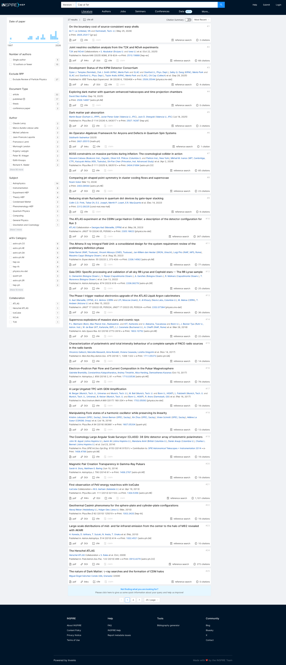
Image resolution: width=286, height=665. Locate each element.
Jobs (123, 11)
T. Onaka (116, 534)
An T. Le (73, 31)
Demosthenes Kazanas (160, 372)
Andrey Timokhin (126, 372)
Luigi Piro (177, 252)
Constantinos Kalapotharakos (102, 372)
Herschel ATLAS (77, 555)
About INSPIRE (74, 625)
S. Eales (104, 555)
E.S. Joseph (101, 202)
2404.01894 (133, 165)
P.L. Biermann (76, 324)
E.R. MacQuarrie (133, 202)
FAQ (110, 625)
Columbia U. (135, 158)
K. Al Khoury (145, 300)
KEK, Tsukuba (98, 161)
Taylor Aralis (111, 75)
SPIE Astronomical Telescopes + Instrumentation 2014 (174, 448)
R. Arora (149, 396)
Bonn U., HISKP (165, 393)
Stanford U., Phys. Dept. (156, 72)
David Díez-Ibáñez (78, 96)
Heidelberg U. (90, 509)
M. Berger (74, 393)
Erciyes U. (119, 51)
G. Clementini (75, 276)
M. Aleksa (182, 300)
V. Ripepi (105, 276)
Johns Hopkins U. (93, 441)
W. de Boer (88, 327)
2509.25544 (149, 79)
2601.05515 (83, 141)
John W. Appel (76, 441)
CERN (110, 300)
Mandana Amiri (139, 441)
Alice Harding (141, 372)
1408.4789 (80, 451)
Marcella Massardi (96, 352)
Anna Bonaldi (112, 352)
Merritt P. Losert (116, 202)
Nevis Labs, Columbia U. (164, 300)
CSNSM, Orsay (83, 420)
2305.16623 (128, 231)
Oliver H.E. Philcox (119, 158)
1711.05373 (149, 356)
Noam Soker (75, 182)
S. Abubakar (107, 51)
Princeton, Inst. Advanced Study (137, 161)
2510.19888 (133, 55)
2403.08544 (83, 186)
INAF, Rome (160, 327)
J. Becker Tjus (187, 324)
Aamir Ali (108, 441)
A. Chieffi (148, 327)
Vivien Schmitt (164, 417)
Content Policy (74, 630)
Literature (86, 11)
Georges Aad (97, 227)
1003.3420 (128, 513)
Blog (208, 625)
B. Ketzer (101, 396)
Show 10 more (16, 290)
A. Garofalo (140, 276)
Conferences (162, 11)
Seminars (140, 11)
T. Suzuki (96, 534)
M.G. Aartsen (99, 489)
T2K (71, 51)
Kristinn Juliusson (77, 417)
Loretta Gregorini (146, 352)
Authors (106, 11)
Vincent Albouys (107, 252)
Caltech (161, 75)
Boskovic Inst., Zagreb (98, 158)
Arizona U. (83, 303)
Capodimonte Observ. (122, 276)
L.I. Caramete (121, 327)
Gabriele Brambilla (78, 372)
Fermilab (91, 72)
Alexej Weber (75, 509)
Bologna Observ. (93, 255)
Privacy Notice (74, 635)
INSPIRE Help (114, 630)
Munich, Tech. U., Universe (93, 393)
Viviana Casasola (128, 352)
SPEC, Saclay (93, 417)
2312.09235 (83, 206)
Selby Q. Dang (177, 72)
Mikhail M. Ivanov (179, 158)
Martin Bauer (75, 116)
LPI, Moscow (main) (127, 300)
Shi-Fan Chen (114, 161)
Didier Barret (75, 252)
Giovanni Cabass (77, 158)
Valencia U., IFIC (128, 116)
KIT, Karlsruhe (131, 324)
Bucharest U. (136, 327)
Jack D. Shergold (146, 116)
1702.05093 (140, 400)
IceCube (73, 489)
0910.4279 (135, 559)
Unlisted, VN (85, 31)
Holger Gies (104, 509)
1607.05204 (129, 424)
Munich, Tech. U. (119, 393)
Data (181, 11)
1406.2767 (125, 472)
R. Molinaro (170, 276)
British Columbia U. (157, 441)
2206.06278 (132, 283)
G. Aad (72, 300)
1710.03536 (128, 376)
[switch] (188, 19)
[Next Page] (139, 600)
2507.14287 (133, 120)
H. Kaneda (74, 534)
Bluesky (209, 630)
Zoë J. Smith (103, 72)
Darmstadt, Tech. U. (105, 31)
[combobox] (147, 5)
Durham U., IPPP (91, 116)
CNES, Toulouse (124, 252)
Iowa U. (132, 51)
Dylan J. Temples (77, 72)
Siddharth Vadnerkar (79, 137)
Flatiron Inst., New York (157, 158)
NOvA (81, 51)
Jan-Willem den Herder (144, 252)
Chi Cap (152, 75)
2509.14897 (83, 100)
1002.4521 (131, 538)
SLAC (136, 72)
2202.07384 (158, 307)
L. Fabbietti (180, 393)
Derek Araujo (174, 441)
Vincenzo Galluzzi (77, 352)
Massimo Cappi (76, 255)
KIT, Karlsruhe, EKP (104, 327)
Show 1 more (16, 229)
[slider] (10, 43)
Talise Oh (90, 202)
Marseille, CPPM (113, 227)
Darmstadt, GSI (161, 396)
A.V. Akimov (100, 300)
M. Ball (132, 393)
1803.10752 (137, 331)
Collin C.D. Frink (76, 202)
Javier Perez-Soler (110, 116)
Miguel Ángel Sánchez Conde (83, 576)
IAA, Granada (105, 576)
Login (278, 4)
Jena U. (114, 509)
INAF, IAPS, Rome (192, 252)
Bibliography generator (168, 625)
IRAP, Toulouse (90, 252)
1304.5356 (132, 493)
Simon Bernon (109, 417)
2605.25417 (83, 35)
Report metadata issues (119, 635)
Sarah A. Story (76, 468)
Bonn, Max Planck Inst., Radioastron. (101, 324)
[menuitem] (255, 5)
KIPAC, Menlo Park (120, 72)
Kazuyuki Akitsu (83, 161)
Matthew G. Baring (93, 468)
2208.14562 (134, 259)
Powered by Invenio (65, 660)
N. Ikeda (106, 534)
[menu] (255, 5)
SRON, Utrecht (164, 252)
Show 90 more (16, 169)
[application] (35, 32)
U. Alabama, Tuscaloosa (154, 324)
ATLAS (72, 227)
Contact (210, 640)
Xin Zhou (136, 417)
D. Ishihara (85, 534)
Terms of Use (73, 640)
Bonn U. (175, 324)
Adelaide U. (112, 489)
